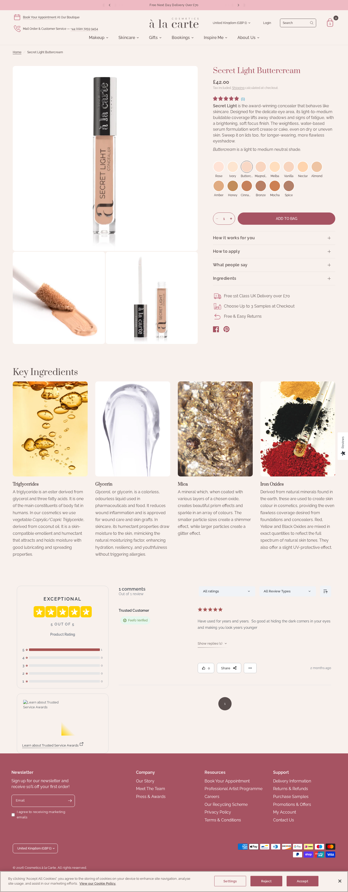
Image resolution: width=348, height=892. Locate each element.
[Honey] (232, 186)
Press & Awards (151, 796)
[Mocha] (274, 186)
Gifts (153, 38)
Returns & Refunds (290, 788)
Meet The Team (150, 788)
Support (281, 772)
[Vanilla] (289, 166)
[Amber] (218, 186)
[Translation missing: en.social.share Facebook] (216, 329)
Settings (230, 881)
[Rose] (218, 166)
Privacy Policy (218, 812)
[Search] (298, 23)
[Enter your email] (70, 801)
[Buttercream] (246, 166)
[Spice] (289, 186)
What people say (230, 264)
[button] (229, 99)
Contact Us (283, 820)
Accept (302, 881)
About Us (246, 38)
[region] (174, 881)
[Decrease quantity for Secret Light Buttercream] (217, 218)
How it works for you (234, 237)
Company (145, 772)
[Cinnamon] (246, 186)
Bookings (181, 38)
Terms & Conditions (223, 820)
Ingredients (224, 278)
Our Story (145, 781)
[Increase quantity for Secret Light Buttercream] (231, 218)
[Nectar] (303, 166)
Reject (266, 881)
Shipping (238, 88)
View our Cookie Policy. (97, 883)
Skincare (126, 38)
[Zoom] (187, 77)
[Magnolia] (260, 166)
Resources (215, 772)
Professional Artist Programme (233, 788)
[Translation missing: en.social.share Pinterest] (226, 329)
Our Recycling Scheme (226, 804)
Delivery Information (292, 781)
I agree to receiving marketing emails (41, 814)
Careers (212, 796)
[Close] (339, 881)
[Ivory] (232, 166)
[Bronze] (260, 186)
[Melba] (274, 166)
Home (17, 52)
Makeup (96, 38)
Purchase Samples (291, 796)
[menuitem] (98, 37)
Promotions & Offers (292, 804)
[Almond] (317, 166)
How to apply (226, 251)
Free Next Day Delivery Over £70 (174, 5)
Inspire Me (213, 38)
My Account (284, 812)
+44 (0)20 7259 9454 (84, 29)
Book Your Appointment (39, 17)
